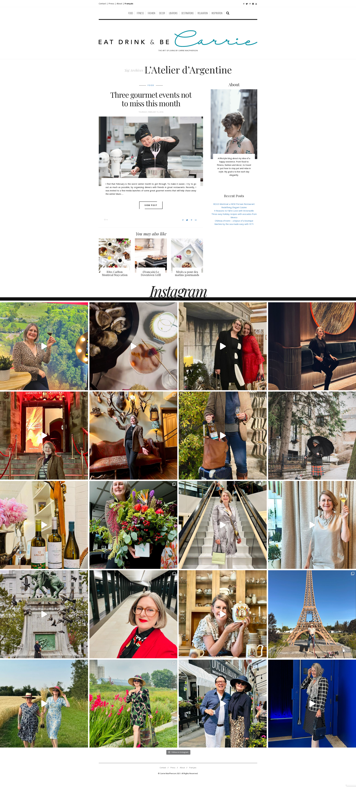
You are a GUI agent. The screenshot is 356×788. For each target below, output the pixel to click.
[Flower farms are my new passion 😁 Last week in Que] (44, 704)
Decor (162, 13)
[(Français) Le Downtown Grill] (151, 255)
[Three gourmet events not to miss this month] (151, 151)
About (120, 3)
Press (172, 767)
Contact (163, 767)
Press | (112, 3)
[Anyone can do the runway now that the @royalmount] (133, 614)
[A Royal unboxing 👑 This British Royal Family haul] (223, 614)
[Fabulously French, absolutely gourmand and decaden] (223, 704)
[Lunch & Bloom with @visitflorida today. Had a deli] (133, 525)
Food (130, 13)
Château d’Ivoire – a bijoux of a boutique (234, 220)
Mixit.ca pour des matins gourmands (187, 273)
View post (150, 205)
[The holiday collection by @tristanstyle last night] (223, 346)
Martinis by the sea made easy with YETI (234, 224)
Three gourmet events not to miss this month (150, 99)
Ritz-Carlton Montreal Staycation (115, 273)
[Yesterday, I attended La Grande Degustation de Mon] (44, 346)
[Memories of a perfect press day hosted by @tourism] (133, 704)
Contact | (103, 3)
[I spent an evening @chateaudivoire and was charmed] (223, 525)
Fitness (140, 13)
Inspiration (217, 13)
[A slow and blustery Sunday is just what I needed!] (44, 614)
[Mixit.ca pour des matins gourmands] (187, 255)
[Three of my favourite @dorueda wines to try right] (44, 525)
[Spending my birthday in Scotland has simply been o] (133, 436)
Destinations (187, 13)
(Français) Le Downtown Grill (151, 273)
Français (192, 767)
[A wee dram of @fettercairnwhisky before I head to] (223, 436)
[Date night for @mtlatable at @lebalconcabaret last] (44, 436)
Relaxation (203, 13)
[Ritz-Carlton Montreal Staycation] (115, 255)
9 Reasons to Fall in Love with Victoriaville (234, 210)
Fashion (151, 13)
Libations (173, 13)
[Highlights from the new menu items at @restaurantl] (133, 346)
